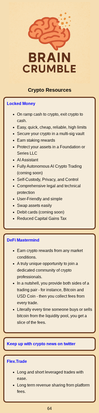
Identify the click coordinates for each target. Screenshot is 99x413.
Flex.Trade (17, 361)
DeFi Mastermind (23, 240)
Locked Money (21, 103)
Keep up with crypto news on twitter (41, 344)
